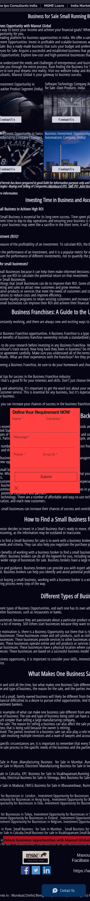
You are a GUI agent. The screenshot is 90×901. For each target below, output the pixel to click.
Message (20, 437)
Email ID (49, 454)
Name (16, 418)
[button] (16, 488)
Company (53, 418)
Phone (18, 454)
